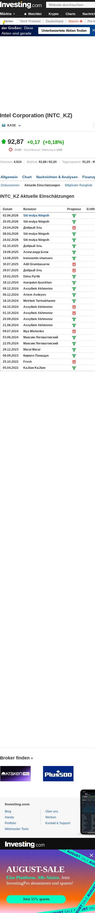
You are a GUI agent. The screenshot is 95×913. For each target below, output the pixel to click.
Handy (9, 817)
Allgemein (9, 177)
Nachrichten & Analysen (57, 177)
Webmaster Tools (17, 829)
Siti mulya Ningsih (36, 215)
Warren (73, 21)
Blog (8, 811)
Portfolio (10, 823)
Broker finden (15, 757)
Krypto (54, 14)
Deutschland (54, 21)
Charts (70, 14)
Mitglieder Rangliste (78, 185)
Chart (27, 177)
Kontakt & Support (57, 823)
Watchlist (34, 14)
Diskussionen (10, 185)
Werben (50, 817)
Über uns (51, 811)
